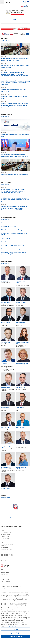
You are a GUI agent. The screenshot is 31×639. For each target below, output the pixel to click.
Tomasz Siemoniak (6, 467)
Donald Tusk (4, 281)
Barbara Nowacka (20, 427)
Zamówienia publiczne (8, 223)
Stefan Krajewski (20, 407)
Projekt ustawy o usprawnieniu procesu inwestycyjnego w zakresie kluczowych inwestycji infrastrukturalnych (13, 191)
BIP (2, 577)
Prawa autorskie (5, 579)
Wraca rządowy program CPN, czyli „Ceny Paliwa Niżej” (13, 90)
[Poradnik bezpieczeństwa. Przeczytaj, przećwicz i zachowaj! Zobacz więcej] (15, 28)
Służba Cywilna (5, 238)
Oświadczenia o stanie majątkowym (12, 230)
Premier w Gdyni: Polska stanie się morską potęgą (14, 97)
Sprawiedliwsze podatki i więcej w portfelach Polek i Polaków (15, 66)
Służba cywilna (5, 572)
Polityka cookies (5, 569)
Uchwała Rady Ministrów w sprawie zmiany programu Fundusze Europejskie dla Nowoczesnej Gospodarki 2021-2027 (14, 208)
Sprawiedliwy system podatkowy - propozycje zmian (15, 135)
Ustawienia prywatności (7, 588)
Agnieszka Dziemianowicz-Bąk (22, 343)
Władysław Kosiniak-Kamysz (21, 281)
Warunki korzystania (6, 581)
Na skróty (3, 561)
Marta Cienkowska (21, 322)
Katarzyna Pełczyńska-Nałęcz (7, 446)
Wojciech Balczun (5, 322)
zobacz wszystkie (5, 40)
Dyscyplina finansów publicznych (11, 249)
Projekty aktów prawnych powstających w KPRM (14, 234)
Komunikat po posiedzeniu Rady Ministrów (14, 174)
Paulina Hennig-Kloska (22, 363)
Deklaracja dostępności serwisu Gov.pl (11, 586)
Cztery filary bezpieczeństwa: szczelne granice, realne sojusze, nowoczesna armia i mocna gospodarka (15, 82)
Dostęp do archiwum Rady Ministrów (12, 245)
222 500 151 (4, 545)
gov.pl (6, 566)
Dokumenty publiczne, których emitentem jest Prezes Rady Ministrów (14, 253)
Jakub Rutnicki (19, 446)
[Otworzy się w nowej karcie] (2, 555)
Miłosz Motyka (5, 427)
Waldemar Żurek (5, 488)
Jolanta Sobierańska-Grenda (21, 467)
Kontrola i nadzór (6, 242)
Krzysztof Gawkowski (21, 302)
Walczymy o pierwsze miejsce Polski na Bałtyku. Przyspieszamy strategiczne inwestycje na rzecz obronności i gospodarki (14, 74)
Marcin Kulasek (5, 407)
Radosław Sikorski (5, 302)
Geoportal (3, 584)
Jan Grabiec (4, 363)
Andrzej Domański (6, 342)
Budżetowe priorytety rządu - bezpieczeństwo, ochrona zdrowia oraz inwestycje (15, 59)
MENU (14, 19)
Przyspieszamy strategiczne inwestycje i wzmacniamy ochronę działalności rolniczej (14, 155)
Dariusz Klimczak (20, 387)
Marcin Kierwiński (5, 387)
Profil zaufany (4, 574)
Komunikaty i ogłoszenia (8, 226)
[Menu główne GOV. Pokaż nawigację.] (2, 2)
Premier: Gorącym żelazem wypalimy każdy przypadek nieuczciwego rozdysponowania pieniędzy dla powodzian (14, 105)
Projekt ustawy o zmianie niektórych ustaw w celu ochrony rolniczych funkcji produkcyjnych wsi (15, 199)
